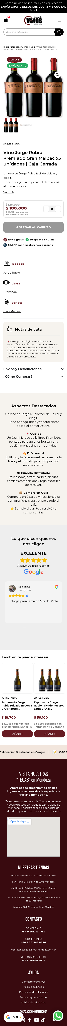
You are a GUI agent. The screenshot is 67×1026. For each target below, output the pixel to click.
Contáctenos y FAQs (33, 981)
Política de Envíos (33, 986)
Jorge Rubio (28, 46)
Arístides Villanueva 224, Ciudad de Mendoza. (34, 875)
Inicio (6, 46)
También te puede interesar (25, 657)
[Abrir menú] (60, 20)
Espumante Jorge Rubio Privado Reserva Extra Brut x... (49, 705)
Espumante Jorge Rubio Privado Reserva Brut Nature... (17, 705)
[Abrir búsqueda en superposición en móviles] (33, 32)
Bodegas (16, 46)
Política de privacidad (33, 1002)
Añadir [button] (17, 733)
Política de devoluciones (33, 992)
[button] (57, 75)
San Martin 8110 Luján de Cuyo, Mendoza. (33, 881)
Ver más (8, 192)
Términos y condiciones (33, 997)
